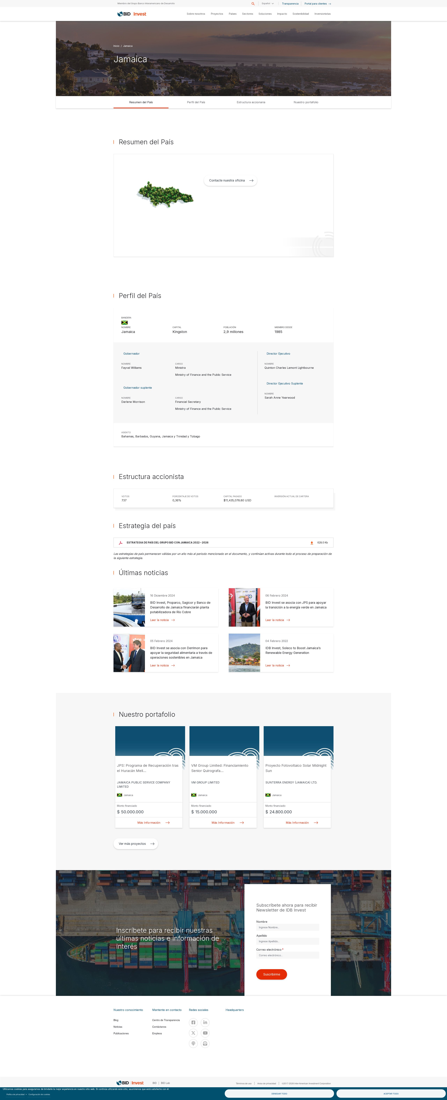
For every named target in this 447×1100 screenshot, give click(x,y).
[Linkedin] (205, 1022)
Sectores (247, 13)
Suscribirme (271, 974)
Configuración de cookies (39, 1094)
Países (233, 13)
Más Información (148, 822)
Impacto (282, 13)
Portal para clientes (316, 3)
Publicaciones (121, 1033)
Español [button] (266, 3)
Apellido (261, 935)
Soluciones (265, 13)
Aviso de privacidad (266, 1083)
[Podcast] (193, 1043)
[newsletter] (205, 1043)
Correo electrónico (268, 949)
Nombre (261, 921)
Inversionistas (322, 13)
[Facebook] (193, 1022)
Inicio (116, 45)
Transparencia (290, 3)
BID (155, 1083)
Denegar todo (279, 1093)
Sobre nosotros (196, 13)
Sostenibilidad (301, 13)
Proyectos (217, 13)
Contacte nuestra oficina (227, 180)
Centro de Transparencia (166, 1020)
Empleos (157, 1033)
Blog (115, 1020)
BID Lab (165, 1083)
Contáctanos (159, 1026)
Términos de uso (244, 1083)
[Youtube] (205, 1033)
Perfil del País (196, 102)
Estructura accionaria (251, 102)
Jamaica (128, 45)
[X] (193, 1033)
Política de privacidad (15, 1094)
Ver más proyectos (132, 843)
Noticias (117, 1026)
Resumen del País (141, 102)
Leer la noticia (159, 620)
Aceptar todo (391, 1093)
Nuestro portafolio (306, 102)
